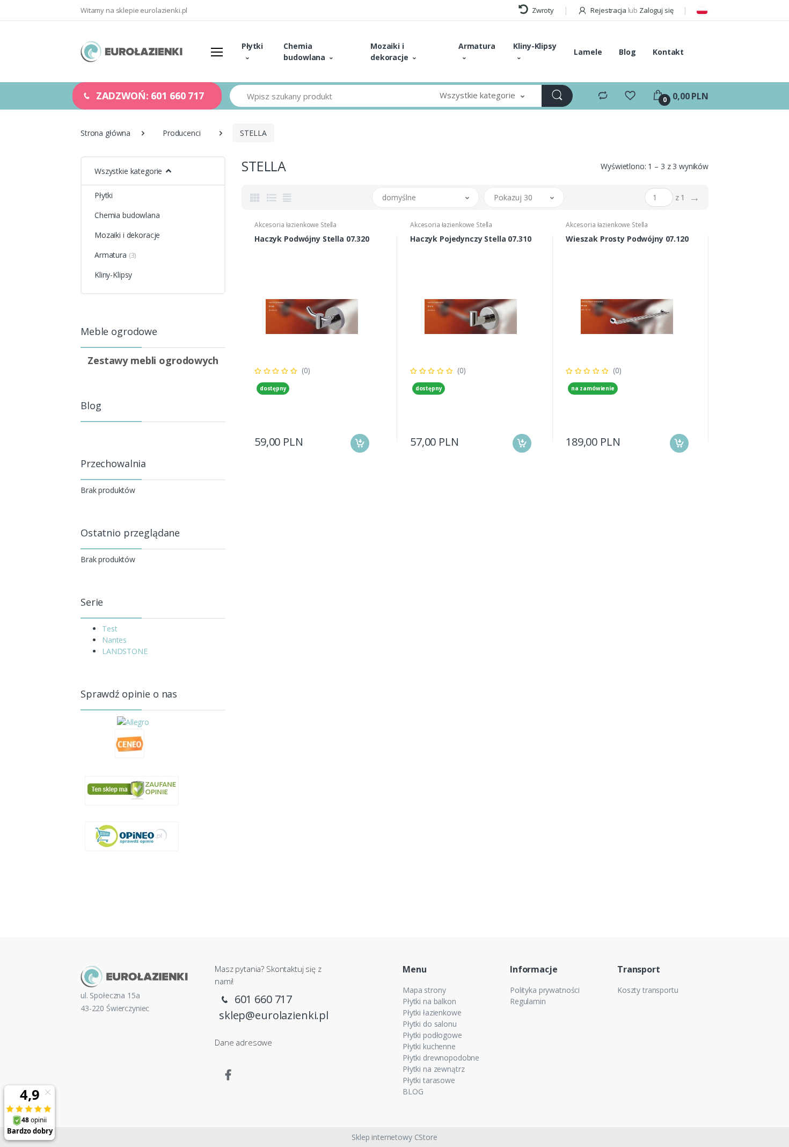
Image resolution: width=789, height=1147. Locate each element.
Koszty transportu (647, 990)
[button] (482, 96)
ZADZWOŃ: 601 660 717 (148, 95)
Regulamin (528, 1001)
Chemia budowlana (304, 51)
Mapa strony (424, 990)
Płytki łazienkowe (432, 1012)
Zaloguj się (656, 10)
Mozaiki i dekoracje (389, 51)
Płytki (252, 46)
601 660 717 (262, 999)
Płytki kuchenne (429, 1046)
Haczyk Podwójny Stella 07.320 (311, 239)
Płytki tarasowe (429, 1080)
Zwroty (542, 10)
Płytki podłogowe (432, 1035)
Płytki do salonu (430, 1024)
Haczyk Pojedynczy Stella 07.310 (470, 239)
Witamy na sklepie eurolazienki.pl (134, 10)
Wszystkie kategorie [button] (128, 171)
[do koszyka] (359, 443)
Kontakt (668, 52)
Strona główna (105, 133)
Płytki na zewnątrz (433, 1069)
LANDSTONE (125, 651)
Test (109, 628)
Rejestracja (608, 10)
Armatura (476, 46)
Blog (627, 52)
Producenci (182, 133)
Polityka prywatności (545, 990)
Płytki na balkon (429, 1001)
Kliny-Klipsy (534, 46)
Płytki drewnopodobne (441, 1057)
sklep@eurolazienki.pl (273, 1015)
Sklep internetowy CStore (394, 1137)
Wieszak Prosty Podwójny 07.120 (627, 239)
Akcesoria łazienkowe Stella (295, 224)
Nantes (114, 640)
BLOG (413, 1091)
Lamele (588, 52)
